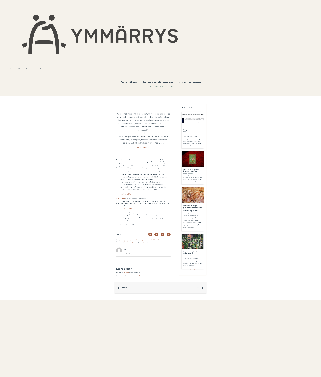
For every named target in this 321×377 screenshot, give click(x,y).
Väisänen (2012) (143, 147)
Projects (28, 69)
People (36, 69)
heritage (131, 242)
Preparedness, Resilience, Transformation (191, 253)
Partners (42, 69)
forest (126, 242)
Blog (49, 69)
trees (149, 242)
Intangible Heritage (144, 240)
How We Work (20, 69)
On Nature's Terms (156, 240)
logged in (126, 272)
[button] (150, 234)
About (11, 69)
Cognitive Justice (133, 240)
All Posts (128, 253)
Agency (125, 240)
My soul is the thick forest (127, 209)
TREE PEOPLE (120, 198)
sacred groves (143, 242)
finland (121, 242)
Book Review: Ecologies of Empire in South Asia (192, 170)
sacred (136, 242)
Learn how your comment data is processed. (152, 276)
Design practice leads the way (191, 131)
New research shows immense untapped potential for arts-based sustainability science (192, 208)
